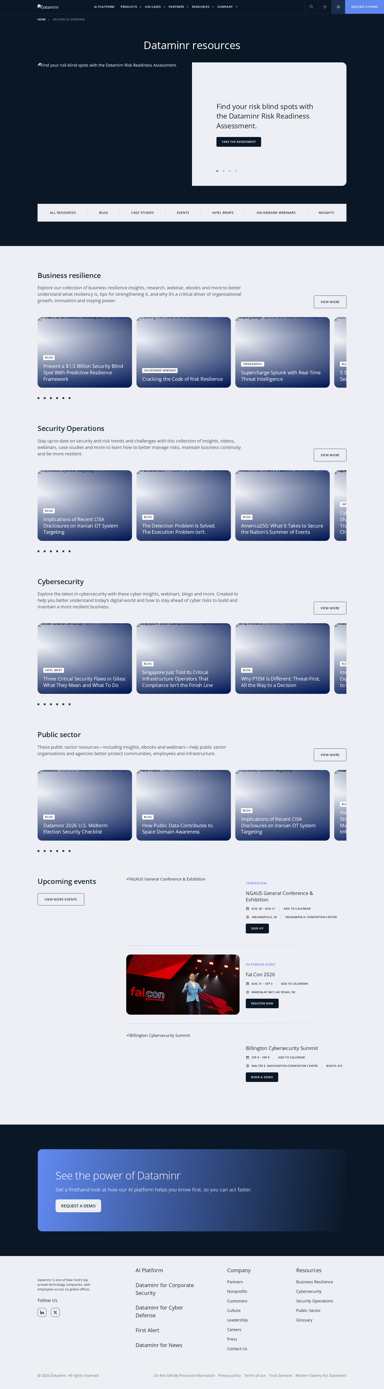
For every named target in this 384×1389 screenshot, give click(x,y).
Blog (103, 212)
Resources (309, 1270)
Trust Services (280, 1375)
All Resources (63, 212)
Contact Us (237, 1348)
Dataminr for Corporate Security (165, 1288)
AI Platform (149, 1270)
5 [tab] (63, 398)
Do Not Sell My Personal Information (184, 1375)
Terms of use (255, 1375)
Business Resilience (314, 1281)
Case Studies (142, 212)
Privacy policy (229, 1375)
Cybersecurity (309, 1291)
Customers (237, 1300)
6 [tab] (69, 398)
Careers (234, 1329)
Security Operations (314, 1300)
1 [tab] (217, 171)
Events (183, 212)
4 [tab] (236, 171)
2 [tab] (223, 171)
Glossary (304, 1319)
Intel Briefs (223, 212)
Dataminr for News (159, 1344)
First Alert (147, 1330)
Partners (235, 1281)
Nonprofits (237, 1291)
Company (239, 1270)
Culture (234, 1310)
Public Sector (308, 1310)
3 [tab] (230, 171)
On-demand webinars (276, 212)
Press (232, 1338)
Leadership (237, 1319)
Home (42, 19)
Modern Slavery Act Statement (321, 1375)
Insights (326, 212)
